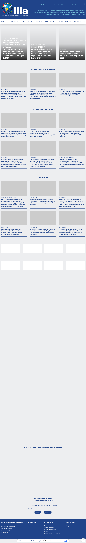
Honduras (57, 12)
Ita (55, 4)
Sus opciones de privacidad (54, 541)
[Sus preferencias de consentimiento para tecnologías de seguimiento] (83, 540)
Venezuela (81, 14)
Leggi (37, 512)
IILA (14, 9)
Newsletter (79, 21)
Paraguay (49, 14)
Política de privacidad (49, 525)
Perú (54, 14)
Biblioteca (49, 21)
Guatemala (45, 12)
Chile (57, 10)
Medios (39, 21)
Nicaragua (74, 12)
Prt (62, 4)
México (68, 12)
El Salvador (37, 12)
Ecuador (81, 10)
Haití (51, 12)
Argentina (41, 10)
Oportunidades (64, 21)
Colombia (63, 10)
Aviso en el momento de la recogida (30, 541)
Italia (63, 12)
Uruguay (74, 14)
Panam (81, 12)
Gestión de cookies (49, 527)
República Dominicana (63, 14)
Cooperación (26, 21)
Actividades (12, 21)
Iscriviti (47, 512)
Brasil (53, 10)
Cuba (76, 10)
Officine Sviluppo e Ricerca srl (52, 534)
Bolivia (47, 10)
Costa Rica (70, 10)
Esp (59, 4)
